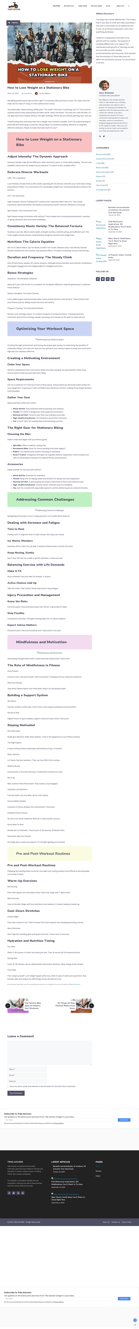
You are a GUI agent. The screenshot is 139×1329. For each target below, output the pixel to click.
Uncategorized (101, 190)
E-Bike (98, 163)
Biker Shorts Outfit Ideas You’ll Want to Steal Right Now (119, 241)
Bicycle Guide (96, 6)
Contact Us (116, 1222)
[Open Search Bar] (129, 6)
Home (98, 1166)
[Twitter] (104, 136)
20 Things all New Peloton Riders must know (65, 1006)
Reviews (99, 181)
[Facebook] (9, 1193)
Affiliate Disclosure (74, 984)
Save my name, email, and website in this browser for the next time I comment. (43, 1086)
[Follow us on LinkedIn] (112, 279)
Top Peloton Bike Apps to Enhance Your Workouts (33, 1006)
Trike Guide (82, 6)
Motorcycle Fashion (103, 172)
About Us (120, 6)
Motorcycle (69, 6)
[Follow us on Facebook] (98, 279)
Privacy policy (127, 1222)
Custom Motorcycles (104, 159)
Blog (108, 6)
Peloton (56, 6)
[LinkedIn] (100, 136)
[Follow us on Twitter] (103, 279)
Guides (98, 1176)
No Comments (27, 93)
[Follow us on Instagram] (108, 279)
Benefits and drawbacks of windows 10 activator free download (119, 210)
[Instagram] (18, 1193)
